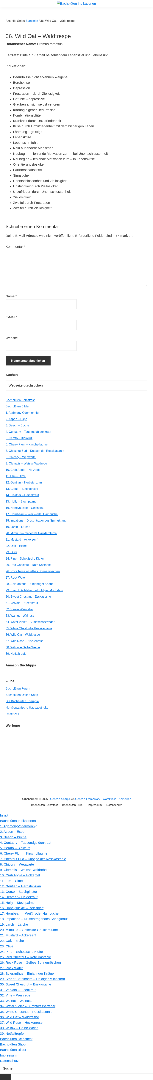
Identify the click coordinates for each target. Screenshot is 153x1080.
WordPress (109, 798)
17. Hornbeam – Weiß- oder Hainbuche (32, 514)
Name (11, 296)
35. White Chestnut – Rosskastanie (29, 628)
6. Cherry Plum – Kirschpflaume (27, 444)
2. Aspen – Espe (16, 419)
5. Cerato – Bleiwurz (19, 438)
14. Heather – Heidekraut (22, 495)
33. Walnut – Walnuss (20, 615)
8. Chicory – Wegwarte (21, 457)
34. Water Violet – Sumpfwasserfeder (30, 622)
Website (12, 338)
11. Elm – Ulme (16, 476)
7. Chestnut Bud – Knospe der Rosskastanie (35, 450)
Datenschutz (9, 1061)
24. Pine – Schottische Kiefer (25, 558)
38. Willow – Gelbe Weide (23, 647)
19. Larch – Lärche (18, 526)
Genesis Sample (60, 798)
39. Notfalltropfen (17, 653)
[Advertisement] (76, 757)
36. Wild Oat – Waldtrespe (23, 634)
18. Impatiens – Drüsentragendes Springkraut (35, 520)
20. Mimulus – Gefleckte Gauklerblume (31, 533)
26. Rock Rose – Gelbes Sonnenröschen (33, 571)
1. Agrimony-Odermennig (22, 412)
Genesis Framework (87, 798)
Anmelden (125, 798)
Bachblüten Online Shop (22, 694)
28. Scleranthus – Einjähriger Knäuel (30, 583)
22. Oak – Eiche (16, 545)
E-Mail (11, 317)
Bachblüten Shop (13, 1044)
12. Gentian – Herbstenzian (24, 482)
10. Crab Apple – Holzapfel (23, 469)
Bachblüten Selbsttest (20, 400)
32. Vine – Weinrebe (19, 609)
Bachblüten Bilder (17, 406)
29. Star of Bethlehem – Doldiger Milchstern (34, 590)
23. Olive (11, 552)
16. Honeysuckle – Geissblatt (25, 507)
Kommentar (15, 247)
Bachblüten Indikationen (18, 821)
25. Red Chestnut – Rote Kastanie (28, 564)
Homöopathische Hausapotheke (27, 707)
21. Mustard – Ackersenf (21, 539)
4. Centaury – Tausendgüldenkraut (28, 431)
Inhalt (4, 815)
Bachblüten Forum (18, 688)
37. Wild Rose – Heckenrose (24, 641)
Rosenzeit (12, 713)
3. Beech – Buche (17, 425)
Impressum (8, 1055)
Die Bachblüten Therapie (22, 701)
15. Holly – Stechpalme (21, 501)
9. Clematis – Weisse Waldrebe (26, 463)
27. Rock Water (16, 577)
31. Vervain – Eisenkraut (22, 603)
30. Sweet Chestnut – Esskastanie (28, 596)
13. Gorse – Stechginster (22, 488)
